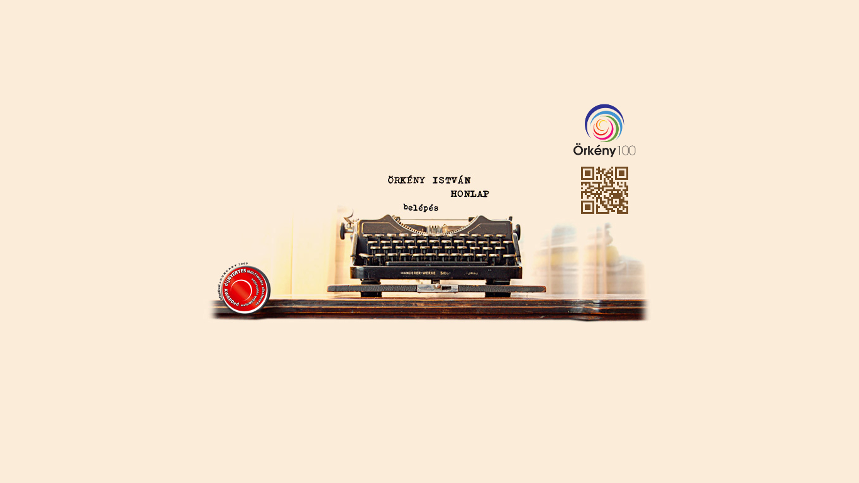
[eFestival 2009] (244, 286)
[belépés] (421, 207)
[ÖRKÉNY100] (600, 128)
